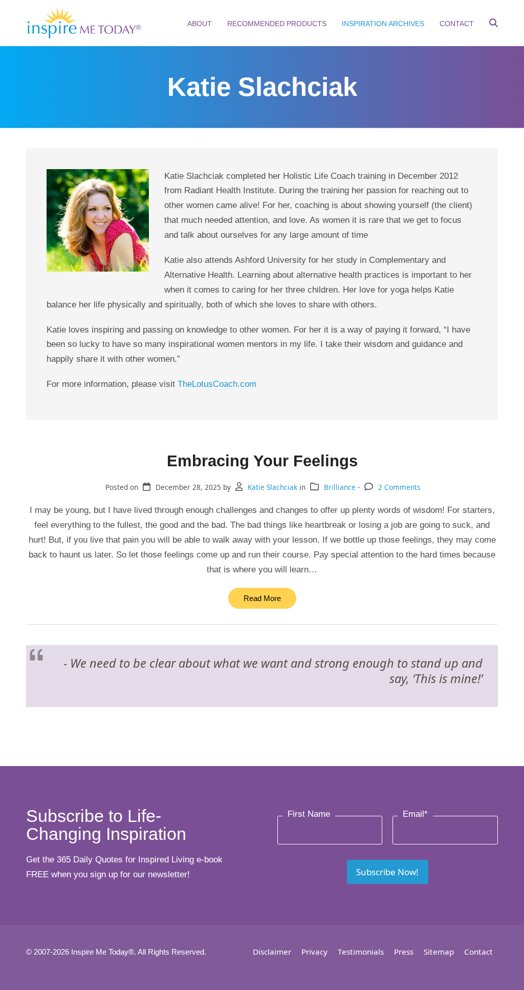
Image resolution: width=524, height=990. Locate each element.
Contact (478, 951)
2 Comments (399, 487)
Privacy (314, 951)
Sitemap (439, 951)
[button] (494, 24)
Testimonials (361, 951)
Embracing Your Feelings (262, 460)
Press (403, 951)
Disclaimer (272, 951)
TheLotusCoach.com (217, 384)
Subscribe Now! (387, 872)
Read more (262, 598)
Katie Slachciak (272, 487)
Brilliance (340, 487)
